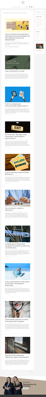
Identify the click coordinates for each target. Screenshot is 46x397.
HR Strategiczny (38, 33)
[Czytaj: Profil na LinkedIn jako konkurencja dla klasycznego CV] (17, 94)
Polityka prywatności (20, 395)
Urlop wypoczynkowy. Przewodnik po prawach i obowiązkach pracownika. (17, 283)
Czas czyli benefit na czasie (14, 71)
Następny (31, 371)
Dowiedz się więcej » (7, 48)
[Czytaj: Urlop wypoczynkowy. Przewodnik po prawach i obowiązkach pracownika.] (17, 271)
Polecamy (6, 41)
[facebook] (31, 7)
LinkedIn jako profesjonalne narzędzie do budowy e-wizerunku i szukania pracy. (17, 246)
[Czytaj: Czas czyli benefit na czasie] (17, 62)
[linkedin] (29, 7)
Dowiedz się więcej (38, 51)
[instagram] (33, 7)
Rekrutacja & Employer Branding (12, 41)
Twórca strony (26, 395)
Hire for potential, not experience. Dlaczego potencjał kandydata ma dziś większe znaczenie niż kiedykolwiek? (39, 23)
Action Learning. (38, 27)
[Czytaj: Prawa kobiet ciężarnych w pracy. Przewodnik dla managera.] (17, 309)
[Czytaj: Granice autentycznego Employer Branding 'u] (17, 162)
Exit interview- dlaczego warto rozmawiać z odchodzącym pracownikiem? (16, 136)
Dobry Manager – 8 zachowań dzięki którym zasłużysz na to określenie (39, 19)
